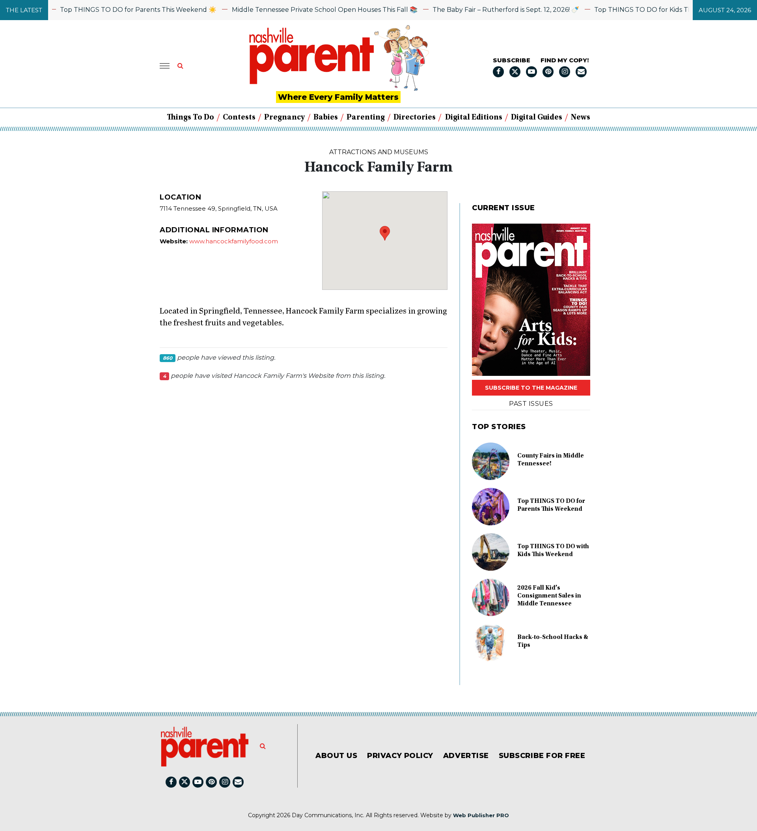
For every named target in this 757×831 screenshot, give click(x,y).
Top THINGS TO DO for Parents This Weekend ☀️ (122, 9)
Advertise (466, 755)
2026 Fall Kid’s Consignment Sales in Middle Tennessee (549, 596)
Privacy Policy (400, 755)
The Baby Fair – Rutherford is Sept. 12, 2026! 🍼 (490, 9)
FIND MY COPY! (565, 60)
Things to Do (190, 117)
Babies (325, 117)
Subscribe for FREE (542, 755)
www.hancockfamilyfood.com (233, 241)
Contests (239, 117)
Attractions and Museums (378, 152)
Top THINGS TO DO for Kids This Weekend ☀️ (650, 9)
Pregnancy (284, 117)
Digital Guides (536, 117)
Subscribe (511, 60)
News (580, 117)
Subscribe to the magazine (531, 387)
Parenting (366, 117)
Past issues (531, 403)
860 (167, 358)
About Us (336, 755)
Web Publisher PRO (481, 815)
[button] (385, 233)
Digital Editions (473, 117)
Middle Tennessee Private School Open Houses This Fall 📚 (308, 9)
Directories (414, 117)
